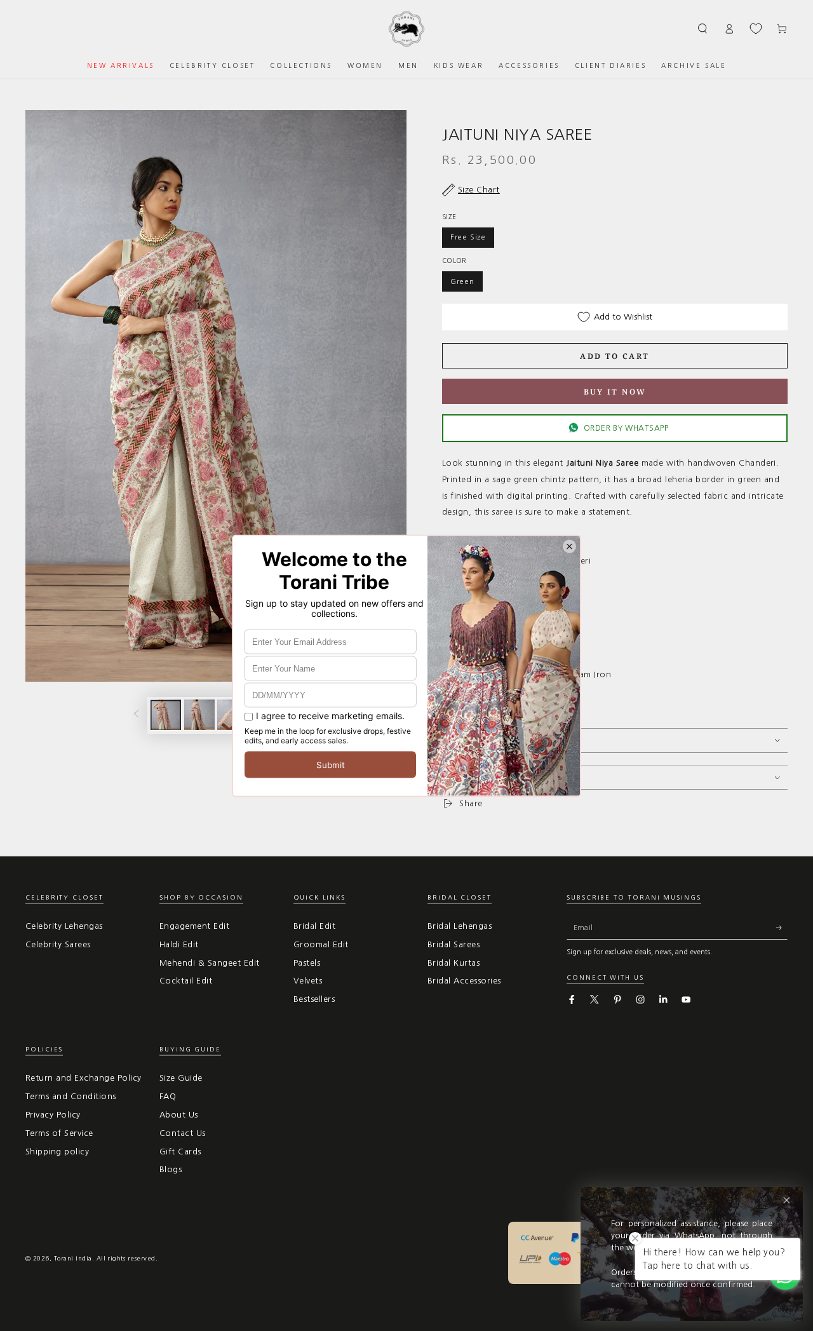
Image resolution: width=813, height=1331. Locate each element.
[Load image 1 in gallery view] (166, 714)
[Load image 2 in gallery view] (199, 714)
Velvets (307, 980)
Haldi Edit (179, 944)
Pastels (306, 963)
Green (462, 281)
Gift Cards (180, 1151)
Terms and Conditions (70, 1096)
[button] (703, 28)
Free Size (468, 237)
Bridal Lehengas (459, 926)
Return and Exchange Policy (83, 1078)
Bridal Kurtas (453, 963)
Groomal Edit (321, 944)
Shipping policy (57, 1151)
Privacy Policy (53, 1115)
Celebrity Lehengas (64, 926)
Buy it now (615, 391)
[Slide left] (136, 715)
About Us (178, 1115)
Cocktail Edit (185, 980)
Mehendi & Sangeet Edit (209, 963)
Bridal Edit (314, 926)
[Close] (787, 1200)
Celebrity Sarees (58, 944)
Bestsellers (314, 999)
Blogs (170, 1169)
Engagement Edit (194, 926)
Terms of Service (59, 1133)
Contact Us (182, 1133)
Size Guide (181, 1078)
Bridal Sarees (453, 944)
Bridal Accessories (464, 980)
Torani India (73, 1258)
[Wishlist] (756, 28)
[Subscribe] (782, 928)
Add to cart (614, 356)
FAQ (167, 1096)
